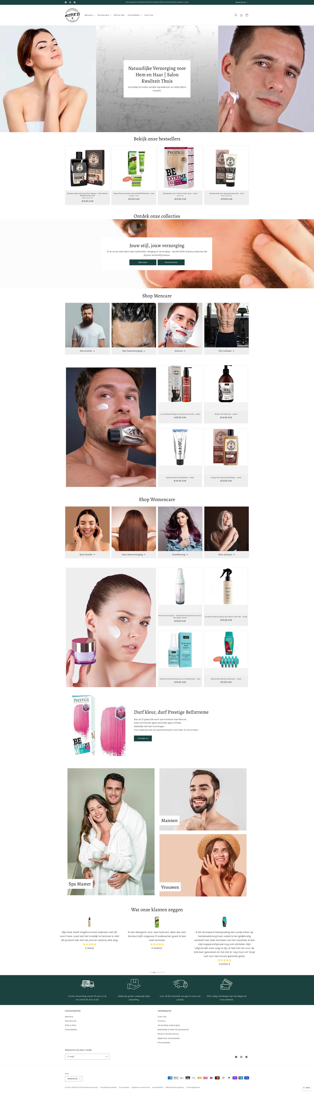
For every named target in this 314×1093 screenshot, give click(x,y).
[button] (89, 15)
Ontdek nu (143, 738)
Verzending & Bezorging (169, 1025)
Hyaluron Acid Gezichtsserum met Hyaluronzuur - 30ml (180, 679)
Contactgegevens (193, 1087)
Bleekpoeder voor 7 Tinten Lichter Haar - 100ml (180, 193)
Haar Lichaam (225, 554)
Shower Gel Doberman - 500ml (226, 414)
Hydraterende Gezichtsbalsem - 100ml (180, 478)
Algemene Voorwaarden (169, 1038)
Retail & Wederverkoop (168, 1034)
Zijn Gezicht (86, 350)
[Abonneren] (106, 1057)
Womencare (171, 262)
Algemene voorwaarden (141, 1087)
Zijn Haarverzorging (132, 350)
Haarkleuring (178, 554)
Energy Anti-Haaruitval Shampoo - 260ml (226, 478)
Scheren (179, 350)
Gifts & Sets (70, 1025)
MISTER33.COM (77, 1087)
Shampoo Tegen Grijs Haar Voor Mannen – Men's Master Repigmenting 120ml (87, 194)
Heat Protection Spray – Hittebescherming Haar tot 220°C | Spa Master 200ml (180, 617)
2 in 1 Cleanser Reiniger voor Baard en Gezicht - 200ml (180, 414)
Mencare (142, 262)
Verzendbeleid (157, 1087)
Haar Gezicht (86, 554)
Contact (161, 1021)
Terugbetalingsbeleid (108, 1087)
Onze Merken (71, 1029)
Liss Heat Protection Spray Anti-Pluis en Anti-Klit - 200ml (226, 617)
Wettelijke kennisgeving (175, 1087)
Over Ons (162, 1016)
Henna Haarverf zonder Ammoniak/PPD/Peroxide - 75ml (133, 193)
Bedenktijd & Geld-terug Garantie (173, 1029)
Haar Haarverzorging (132, 554)
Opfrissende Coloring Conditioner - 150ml (226, 679)
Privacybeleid (164, 1042)
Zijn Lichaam (225, 350)
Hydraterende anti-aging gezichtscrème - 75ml (226, 193)
